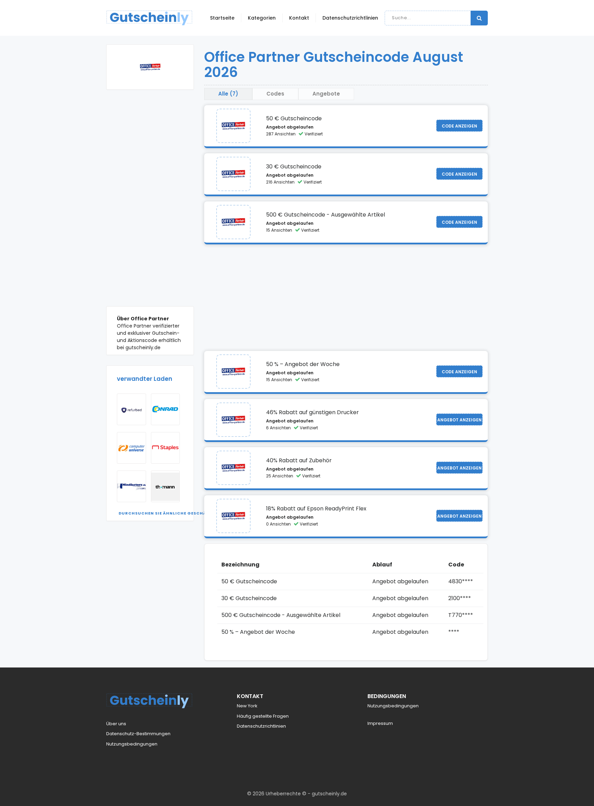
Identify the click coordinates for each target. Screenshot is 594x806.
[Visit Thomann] (165, 486)
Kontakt (299, 17)
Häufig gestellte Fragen (263, 716)
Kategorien (262, 17)
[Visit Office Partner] (233, 126)
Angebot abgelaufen (290, 127)
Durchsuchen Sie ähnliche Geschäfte (166, 513)
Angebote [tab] (326, 93)
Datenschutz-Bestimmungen (138, 733)
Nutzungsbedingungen (131, 744)
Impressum (380, 723)
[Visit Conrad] (165, 409)
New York (247, 706)
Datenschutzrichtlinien (350, 17)
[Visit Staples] (165, 447)
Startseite (222, 17)
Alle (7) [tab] (228, 93)
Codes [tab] (275, 93)
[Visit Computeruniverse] (131, 447)
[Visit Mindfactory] (131, 486)
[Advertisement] (150, 203)
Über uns (116, 723)
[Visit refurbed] (131, 409)
